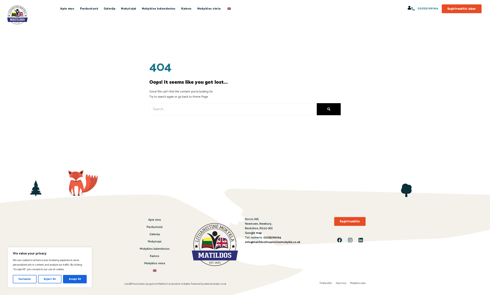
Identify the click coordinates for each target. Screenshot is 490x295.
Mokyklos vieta (209, 8)
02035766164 (272, 237)
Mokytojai (128, 8)
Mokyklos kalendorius (159, 8)
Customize (25, 279)
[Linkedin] (361, 240)
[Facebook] (340, 240)
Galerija (109, 8)
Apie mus (67, 8)
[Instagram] (350, 240)
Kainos (186, 8)
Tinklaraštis (325, 283)
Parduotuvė (89, 8)
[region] (50, 267)
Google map (253, 233)
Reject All (50, 279)
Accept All (75, 279)
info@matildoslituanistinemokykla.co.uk (272, 242)
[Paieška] (329, 109)
